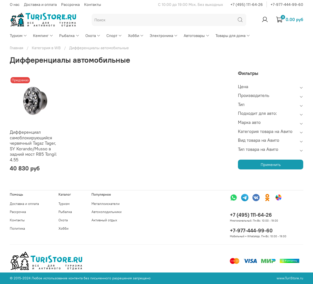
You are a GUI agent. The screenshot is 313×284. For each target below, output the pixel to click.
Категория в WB (46, 47)
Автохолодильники (106, 212)
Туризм (16, 35)
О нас (15, 4)
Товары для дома (230, 35)
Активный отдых (104, 220)
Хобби (133, 35)
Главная (16, 47)
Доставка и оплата (40, 4)
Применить (271, 164)
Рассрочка (70, 4)
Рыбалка (67, 35)
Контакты (92, 4)
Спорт (111, 35)
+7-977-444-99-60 (286, 4)
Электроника (161, 35)
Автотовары (194, 35)
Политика (17, 228)
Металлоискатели (105, 203)
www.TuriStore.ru (290, 278)
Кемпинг (41, 35)
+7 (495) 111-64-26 (246, 4)
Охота (90, 35)
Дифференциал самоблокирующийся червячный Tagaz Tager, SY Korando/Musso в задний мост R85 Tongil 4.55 (33, 146)
